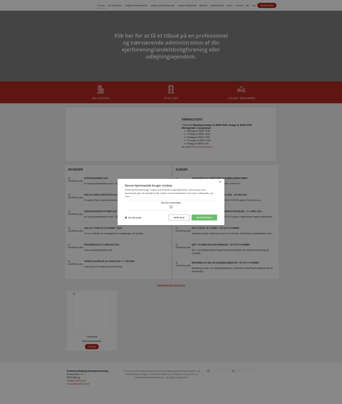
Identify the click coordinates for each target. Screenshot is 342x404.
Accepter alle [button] (204, 217)
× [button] (220, 182)
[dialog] (171, 202)
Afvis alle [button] (179, 217)
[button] (133, 217)
